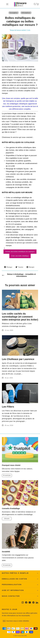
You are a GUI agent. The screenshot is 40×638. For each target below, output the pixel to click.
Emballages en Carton (14, 579)
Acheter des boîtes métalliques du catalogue (19, 251)
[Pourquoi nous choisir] (20, 449)
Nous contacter (11, 596)
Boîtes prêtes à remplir (15, 573)
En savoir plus (7, 475)
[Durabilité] (20, 536)
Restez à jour (9, 609)
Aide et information (13, 590)
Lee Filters (8, 406)
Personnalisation (12, 584)
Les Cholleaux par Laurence (18, 359)
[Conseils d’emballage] (20, 492)
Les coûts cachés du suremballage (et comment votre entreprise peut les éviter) (20, 316)
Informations (26, 12)
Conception (14, 12)
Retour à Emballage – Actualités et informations (21, 275)
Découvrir (6, 518)
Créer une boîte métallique (20, 256)
